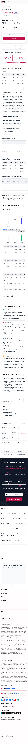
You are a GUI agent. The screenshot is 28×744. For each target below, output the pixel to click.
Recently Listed (7, 454)
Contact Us (3, 654)
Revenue (4, 211)
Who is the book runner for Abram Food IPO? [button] (12, 552)
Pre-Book (23, 432)
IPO (6, 6)
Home (2, 6)
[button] (9, 6)
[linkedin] (13, 700)
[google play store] (6, 713)
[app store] (16, 713)
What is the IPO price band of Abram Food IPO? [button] (12, 523)
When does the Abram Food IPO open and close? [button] (13, 513)
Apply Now (14, 38)
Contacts (20, 48)
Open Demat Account (14, 499)
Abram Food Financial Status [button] (11, 205)
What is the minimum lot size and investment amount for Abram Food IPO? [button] (12, 534)
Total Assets (17, 229)
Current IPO (20, 451)
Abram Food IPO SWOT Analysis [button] (12, 306)
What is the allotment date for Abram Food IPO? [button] (11, 541)
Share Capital (11, 229)
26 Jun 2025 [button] (21, 58)
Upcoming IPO (7, 451)
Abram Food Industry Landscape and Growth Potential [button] (13, 400)
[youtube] (15, 700)
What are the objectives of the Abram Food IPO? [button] (11, 557)
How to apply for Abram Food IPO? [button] (9, 528)
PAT (11, 211)
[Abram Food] (12, 13)
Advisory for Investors (5, 661)
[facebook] (10, 700)
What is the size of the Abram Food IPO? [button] (11, 518)
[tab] (14, 89)
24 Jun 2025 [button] (7, 58)
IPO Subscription (20, 454)
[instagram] (4, 700)
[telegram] (2, 700)
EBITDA (8, 211)
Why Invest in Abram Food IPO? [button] (11, 374)
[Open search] (23, 2)
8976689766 (16, 693)
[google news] (18, 700)
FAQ (7, 48)
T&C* (19, 40)
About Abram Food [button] (8, 89)
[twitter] (7, 700)
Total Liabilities (6, 229)
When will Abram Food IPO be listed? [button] (10, 547)
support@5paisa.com (10, 688)
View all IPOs (22, 423)
